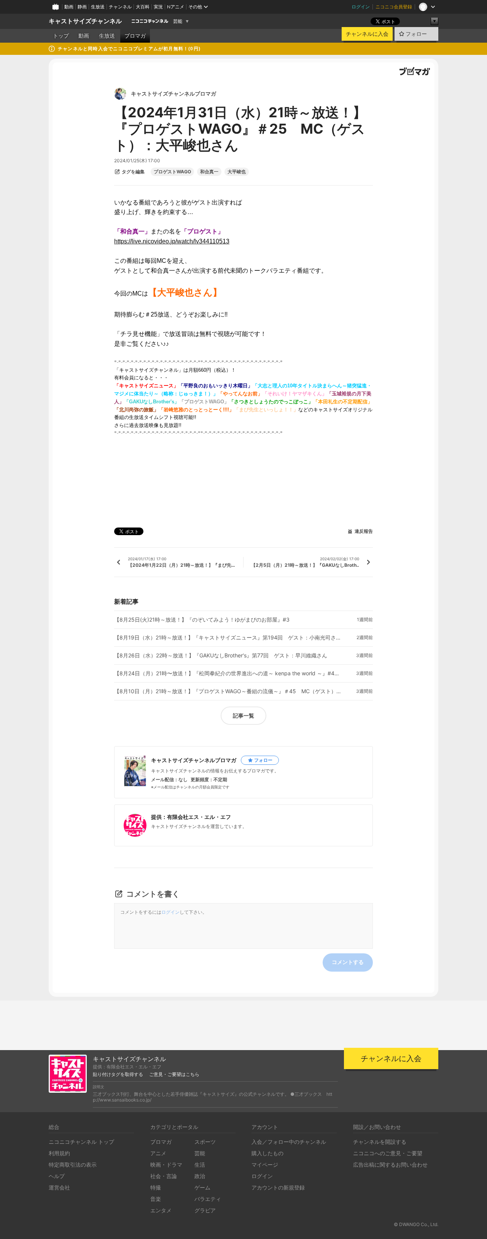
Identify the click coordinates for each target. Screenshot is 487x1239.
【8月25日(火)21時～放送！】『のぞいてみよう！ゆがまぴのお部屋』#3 (202, 619)
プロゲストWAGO (172, 171)
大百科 (143, 7)
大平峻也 (237, 171)
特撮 (155, 1187)
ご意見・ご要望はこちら (174, 1074)
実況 (158, 7)
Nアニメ (175, 7)
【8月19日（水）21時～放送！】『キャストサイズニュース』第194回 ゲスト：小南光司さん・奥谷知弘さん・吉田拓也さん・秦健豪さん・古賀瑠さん (228, 637)
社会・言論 (163, 1176)
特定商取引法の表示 (73, 1164)
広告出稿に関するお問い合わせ (390, 1164)
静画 (82, 7)
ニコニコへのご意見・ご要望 (387, 1153)
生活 (199, 1164)
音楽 (155, 1199)
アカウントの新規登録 (278, 1187)
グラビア (205, 1210)
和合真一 (209, 171)
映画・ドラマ (166, 1164)
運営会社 (59, 1187)
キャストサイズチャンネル (85, 21)
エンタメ (161, 1210)
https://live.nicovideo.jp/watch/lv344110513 (171, 241)
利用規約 (59, 1153)
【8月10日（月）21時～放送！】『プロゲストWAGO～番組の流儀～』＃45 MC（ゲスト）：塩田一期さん (228, 691)
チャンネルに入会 (367, 34)
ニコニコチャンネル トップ (81, 1141)
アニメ (158, 1153)
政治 (199, 1176)
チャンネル (120, 7)
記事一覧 (243, 715)
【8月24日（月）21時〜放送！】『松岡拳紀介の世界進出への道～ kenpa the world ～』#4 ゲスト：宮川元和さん (228, 673)
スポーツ (205, 1141)
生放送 (98, 7)
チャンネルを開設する (379, 1141)
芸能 (177, 21)
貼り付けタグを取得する (118, 1074)
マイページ (264, 1164)
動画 (68, 7)
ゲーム (202, 1187)
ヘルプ (57, 1176)
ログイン (361, 7)
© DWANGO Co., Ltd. (416, 1224)
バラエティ (207, 1199)
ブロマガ (135, 36)
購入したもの (267, 1153)
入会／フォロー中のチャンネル (288, 1141)
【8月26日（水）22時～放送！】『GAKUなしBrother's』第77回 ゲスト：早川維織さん (220, 655)
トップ (61, 36)
